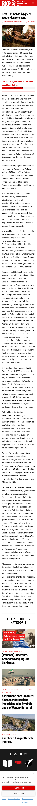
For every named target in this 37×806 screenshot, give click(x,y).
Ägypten (27, 22)
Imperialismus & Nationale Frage (18, 690)
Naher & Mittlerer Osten (15, 22)
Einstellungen (18, 794)
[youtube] (16, 753)
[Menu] (33, 3)
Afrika (6, 22)
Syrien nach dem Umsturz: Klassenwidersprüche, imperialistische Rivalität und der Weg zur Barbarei (18, 701)
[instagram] (20, 753)
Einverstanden (18, 788)
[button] (34, 773)
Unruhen (32, 22)
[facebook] (11, 753)
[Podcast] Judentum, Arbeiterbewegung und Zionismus (15, 659)
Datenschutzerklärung (14, 799)
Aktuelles (5, 651)
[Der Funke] (13, 5)
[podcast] (25, 753)
